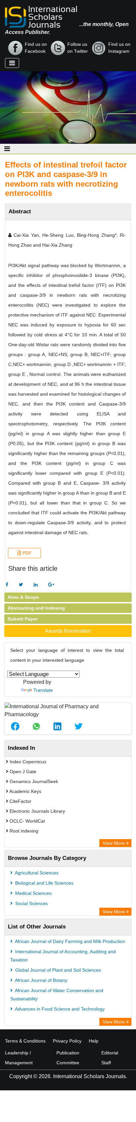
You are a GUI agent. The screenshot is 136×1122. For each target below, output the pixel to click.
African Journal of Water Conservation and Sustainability (56, 994)
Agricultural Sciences (36, 872)
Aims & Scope (23, 597)
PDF (26, 553)
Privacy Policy (67, 1041)
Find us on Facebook (36, 48)
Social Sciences (31, 903)
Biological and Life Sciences (43, 883)
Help (93, 1041)
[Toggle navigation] (12, 63)
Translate (43, 690)
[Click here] (7, 585)
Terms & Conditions (25, 1041)
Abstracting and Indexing (36, 608)
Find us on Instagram (119, 48)
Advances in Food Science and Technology (59, 1009)
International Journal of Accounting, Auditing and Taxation (63, 955)
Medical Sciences (32, 893)
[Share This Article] (15, 726)
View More (114, 843)
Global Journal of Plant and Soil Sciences (57, 970)
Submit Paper (23, 619)
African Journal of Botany (40, 980)
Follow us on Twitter (77, 48)
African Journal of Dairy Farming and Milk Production (69, 941)
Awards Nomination (68, 631)
